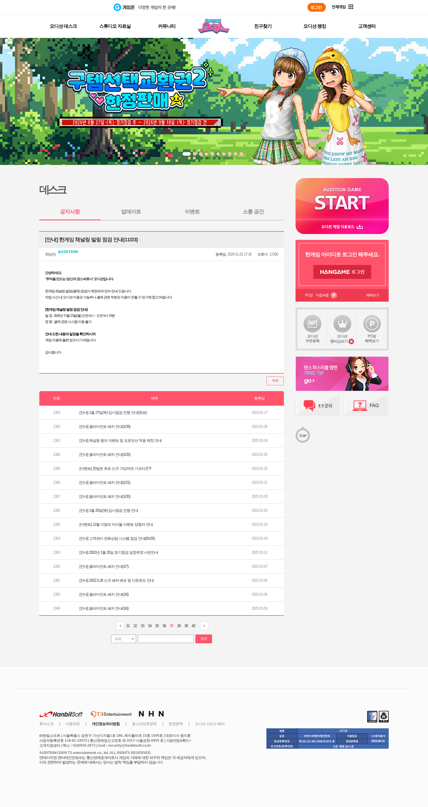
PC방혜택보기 (372, 338)
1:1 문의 (318, 405)
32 (135, 626)
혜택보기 (372, 295)
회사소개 (46, 724)
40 (193, 626)
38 (179, 626)
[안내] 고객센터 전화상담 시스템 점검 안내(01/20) (117, 538)
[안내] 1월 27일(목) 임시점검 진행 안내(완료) (113, 412)
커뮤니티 (167, 26)
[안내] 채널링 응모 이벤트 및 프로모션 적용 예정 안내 (120, 440)
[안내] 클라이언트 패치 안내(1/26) (104, 426)
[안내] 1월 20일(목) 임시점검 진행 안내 (108, 510)
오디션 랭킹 (314, 26)
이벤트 (192, 212)
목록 (275, 381)
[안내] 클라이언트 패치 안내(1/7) (103, 566)
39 (186, 626)
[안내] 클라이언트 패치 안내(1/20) (104, 496)
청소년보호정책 (144, 724)
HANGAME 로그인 (342, 272)
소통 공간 (253, 212)
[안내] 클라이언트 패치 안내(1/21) (104, 482)
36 (164, 626)
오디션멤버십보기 (339, 338)
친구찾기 (263, 26)
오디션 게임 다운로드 (342, 226)
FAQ (366, 405)
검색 (203, 639)
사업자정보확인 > (178, 741)
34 (149, 626)
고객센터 (367, 26)
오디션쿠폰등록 (312, 338)
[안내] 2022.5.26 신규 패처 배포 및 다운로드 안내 (116, 580)
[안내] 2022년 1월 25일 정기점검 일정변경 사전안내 (118, 552)
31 (128, 626)
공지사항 (70, 212)
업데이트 (131, 212)
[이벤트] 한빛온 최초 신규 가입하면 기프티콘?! (115, 468)
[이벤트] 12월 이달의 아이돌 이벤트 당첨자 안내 (116, 524)
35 (157, 626)
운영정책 (176, 724)
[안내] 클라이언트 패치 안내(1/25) (104, 454)
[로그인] (316, 7)
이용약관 (72, 724)
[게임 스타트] (342, 198)
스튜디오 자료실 (115, 26)
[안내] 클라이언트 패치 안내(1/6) (103, 594)
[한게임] (89, 7)
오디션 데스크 (63, 26)
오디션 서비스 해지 (209, 724)
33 (142, 626)
